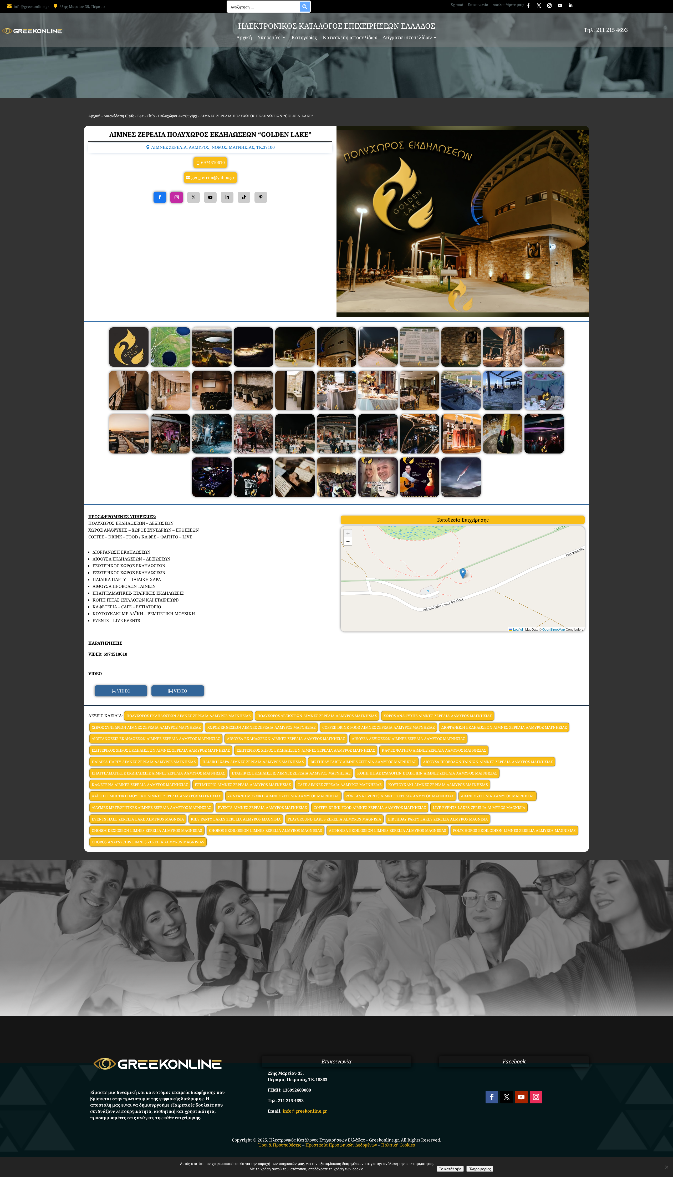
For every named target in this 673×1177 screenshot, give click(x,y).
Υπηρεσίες (269, 37)
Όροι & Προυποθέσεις (279, 1145)
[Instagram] (176, 197)
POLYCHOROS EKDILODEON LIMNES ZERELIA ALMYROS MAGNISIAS (514, 830)
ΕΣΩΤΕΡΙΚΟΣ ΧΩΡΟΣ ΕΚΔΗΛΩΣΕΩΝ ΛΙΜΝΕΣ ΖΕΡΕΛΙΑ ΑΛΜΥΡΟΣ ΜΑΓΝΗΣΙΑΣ (161, 750)
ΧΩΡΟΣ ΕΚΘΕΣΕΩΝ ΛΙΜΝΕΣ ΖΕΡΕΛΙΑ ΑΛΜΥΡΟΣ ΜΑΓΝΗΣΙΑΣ (261, 727)
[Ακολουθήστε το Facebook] (528, 5)
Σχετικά (457, 4)
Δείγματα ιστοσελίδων (407, 37)
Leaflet (517, 629)
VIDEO (123, 691)
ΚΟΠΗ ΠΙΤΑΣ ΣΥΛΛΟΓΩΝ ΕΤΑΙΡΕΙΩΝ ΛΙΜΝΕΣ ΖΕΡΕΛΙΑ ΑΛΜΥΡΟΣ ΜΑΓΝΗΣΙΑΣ (427, 773)
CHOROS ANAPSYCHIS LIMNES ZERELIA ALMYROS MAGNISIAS (148, 841)
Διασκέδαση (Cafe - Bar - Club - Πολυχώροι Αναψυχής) (150, 115)
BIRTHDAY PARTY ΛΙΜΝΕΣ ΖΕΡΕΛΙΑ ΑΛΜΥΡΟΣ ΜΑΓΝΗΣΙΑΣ (363, 761)
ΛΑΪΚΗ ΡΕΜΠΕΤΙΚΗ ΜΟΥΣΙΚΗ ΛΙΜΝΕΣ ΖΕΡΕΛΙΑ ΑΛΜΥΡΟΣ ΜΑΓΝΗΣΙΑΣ (156, 795)
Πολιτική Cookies (398, 1145)
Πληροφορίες (479, 1169)
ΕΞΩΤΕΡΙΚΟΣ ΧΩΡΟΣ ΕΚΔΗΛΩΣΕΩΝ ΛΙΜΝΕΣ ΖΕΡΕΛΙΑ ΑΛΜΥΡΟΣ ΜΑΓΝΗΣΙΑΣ (306, 750)
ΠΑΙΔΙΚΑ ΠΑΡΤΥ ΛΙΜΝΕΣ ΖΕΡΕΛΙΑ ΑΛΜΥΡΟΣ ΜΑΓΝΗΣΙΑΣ (144, 761)
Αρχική (244, 37)
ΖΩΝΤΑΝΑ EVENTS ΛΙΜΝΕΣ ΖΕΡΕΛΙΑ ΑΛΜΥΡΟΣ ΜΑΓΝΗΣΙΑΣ (400, 795)
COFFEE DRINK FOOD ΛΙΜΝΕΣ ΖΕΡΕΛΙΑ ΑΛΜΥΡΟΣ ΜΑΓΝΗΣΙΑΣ (378, 727)
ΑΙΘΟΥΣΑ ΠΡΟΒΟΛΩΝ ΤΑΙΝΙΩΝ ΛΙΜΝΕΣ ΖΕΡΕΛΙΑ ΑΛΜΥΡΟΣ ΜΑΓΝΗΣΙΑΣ (488, 761)
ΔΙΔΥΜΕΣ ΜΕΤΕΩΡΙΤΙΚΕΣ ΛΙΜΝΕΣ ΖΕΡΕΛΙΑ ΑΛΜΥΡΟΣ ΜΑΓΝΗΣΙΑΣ (151, 807)
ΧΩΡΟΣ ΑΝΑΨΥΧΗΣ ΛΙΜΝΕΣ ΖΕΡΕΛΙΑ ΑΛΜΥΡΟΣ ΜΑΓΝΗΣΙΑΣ (438, 715)
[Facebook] (160, 197)
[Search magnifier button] (305, 7)
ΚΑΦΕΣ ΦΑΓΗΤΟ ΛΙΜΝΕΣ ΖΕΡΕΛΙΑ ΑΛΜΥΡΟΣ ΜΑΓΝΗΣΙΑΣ (434, 750)
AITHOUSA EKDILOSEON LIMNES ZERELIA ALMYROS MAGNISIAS (387, 830)
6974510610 (213, 162)
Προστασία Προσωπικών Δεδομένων (341, 1145)
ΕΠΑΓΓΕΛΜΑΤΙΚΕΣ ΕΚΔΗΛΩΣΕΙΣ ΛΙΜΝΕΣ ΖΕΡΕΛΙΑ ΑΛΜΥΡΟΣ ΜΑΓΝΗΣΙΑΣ (158, 773)
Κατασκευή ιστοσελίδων (350, 37)
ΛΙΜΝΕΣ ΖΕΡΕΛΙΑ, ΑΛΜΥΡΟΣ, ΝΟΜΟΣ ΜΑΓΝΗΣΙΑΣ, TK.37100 (213, 147)
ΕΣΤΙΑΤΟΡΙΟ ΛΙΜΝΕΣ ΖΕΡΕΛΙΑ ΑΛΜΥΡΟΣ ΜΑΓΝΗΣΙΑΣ (243, 784)
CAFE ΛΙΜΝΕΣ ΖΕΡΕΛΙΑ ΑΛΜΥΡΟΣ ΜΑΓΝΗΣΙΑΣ (339, 784)
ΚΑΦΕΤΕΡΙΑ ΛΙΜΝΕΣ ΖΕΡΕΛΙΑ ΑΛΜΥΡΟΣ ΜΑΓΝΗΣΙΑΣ (140, 784)
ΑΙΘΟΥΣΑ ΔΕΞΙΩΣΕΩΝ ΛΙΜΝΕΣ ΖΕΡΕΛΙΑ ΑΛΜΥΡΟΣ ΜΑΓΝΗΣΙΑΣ (408, 738)
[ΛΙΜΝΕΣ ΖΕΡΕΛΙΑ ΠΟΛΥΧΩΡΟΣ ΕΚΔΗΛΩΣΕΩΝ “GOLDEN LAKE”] (129, 365)
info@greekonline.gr (31, 6)
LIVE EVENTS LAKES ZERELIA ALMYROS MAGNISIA (479, 807)
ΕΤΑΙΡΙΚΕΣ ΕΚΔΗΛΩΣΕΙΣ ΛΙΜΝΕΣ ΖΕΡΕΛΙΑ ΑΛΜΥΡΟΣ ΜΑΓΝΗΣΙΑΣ (291, 773)
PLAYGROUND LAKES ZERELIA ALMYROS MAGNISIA (334, 819)
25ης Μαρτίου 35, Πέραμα (82, 6)
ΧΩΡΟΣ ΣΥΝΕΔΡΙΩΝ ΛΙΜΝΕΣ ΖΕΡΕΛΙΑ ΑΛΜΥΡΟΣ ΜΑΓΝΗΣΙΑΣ (146, 727)
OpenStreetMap (553, 629)
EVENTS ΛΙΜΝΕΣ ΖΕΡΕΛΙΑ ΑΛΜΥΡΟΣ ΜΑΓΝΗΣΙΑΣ (262, 807)
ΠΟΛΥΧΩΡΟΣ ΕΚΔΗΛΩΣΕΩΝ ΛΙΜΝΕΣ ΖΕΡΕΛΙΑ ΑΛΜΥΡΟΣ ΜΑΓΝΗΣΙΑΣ (188, 715)
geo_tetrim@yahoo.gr (213, 177)
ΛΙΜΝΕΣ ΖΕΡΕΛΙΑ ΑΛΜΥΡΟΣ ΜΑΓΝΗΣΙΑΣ (497, 795)
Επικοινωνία (478, 4)
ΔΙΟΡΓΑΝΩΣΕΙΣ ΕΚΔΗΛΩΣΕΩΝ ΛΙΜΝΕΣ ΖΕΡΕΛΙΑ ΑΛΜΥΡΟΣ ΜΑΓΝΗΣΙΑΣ (156, 738)
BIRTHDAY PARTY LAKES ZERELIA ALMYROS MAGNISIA (438, 819)
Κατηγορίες (304, 37)
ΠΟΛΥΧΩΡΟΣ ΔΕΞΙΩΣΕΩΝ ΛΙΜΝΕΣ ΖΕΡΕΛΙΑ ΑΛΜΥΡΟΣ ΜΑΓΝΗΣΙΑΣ (317, 715)
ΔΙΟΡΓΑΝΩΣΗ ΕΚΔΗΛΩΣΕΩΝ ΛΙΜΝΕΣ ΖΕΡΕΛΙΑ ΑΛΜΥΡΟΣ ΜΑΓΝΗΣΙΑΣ (504, 727)
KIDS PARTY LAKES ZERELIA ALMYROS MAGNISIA (236, 819)
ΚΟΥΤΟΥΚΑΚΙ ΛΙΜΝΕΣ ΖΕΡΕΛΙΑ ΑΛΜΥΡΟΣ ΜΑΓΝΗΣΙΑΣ (438, 784)
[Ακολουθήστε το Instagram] (549, 5)
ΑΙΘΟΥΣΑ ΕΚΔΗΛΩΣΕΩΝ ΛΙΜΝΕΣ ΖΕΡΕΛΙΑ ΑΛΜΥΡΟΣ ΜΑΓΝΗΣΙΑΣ (286, 738)
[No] (666, 1167)
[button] (463, 573)
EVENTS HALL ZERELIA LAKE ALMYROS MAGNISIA (138, 819)
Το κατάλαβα (450, 1169)
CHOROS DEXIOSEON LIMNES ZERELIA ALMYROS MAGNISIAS (147, 830)
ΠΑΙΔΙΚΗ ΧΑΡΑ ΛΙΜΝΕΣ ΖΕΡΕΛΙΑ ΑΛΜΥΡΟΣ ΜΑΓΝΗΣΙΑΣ (253, 761)
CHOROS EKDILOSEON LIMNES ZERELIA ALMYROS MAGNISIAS (265, 830)
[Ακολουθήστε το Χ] (539, 5)
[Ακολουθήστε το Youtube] (560, 5)
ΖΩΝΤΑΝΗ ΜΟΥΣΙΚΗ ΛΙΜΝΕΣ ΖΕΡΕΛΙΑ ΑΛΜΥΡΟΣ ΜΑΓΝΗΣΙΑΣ (283, 795)
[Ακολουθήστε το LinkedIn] (570, 5)
